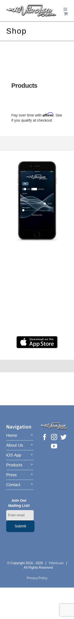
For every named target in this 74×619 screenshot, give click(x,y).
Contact (13, 484)
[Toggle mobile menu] (66, 9)
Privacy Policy (37, 578)
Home (11, 435)
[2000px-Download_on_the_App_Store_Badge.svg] (37, 338)
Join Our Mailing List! (19, 502)
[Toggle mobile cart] (66, 14)
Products (14, 465)
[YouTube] (54, 446)
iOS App (13, 455)
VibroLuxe (56, 563)
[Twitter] (63, 437)
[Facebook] (45, 437)
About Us (14, 445)
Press (11, 475)
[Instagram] (54, 437)
